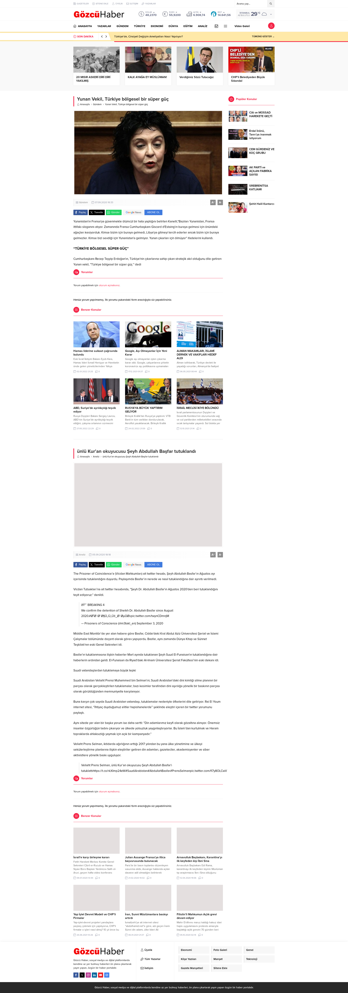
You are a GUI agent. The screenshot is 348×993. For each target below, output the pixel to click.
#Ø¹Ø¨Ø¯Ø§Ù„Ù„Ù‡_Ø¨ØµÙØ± (110, 616)
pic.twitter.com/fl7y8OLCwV (208, 771)
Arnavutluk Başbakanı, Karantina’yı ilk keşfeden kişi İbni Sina (199, 859)
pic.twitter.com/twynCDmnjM (150, 616)
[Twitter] (82, 975)
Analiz (96, 456)
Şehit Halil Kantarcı (261, 204)
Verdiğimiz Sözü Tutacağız (196, 77)
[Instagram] (88, 975)
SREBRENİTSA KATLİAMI (258, 187)
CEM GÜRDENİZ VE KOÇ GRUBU (261, 151)
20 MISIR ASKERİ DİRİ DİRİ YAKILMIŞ (93, 79)
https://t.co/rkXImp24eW (109, 771)
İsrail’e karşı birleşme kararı (91, 857)
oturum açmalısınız (109, 285)
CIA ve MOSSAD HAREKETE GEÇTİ (260, 114)
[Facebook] (75, 975)
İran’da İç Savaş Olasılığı (129, 36)
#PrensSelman (180, 771)
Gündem (97, 104)
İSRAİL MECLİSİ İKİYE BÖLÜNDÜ (198, 408)
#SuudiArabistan (136, 771)
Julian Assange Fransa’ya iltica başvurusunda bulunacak (145, 859)
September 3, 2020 (150, 623)
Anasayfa (85, 104)
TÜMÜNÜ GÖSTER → (263, 36)
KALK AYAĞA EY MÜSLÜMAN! (147, 77)
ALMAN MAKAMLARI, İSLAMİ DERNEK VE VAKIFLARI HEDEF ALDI (197, 354)
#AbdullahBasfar (159, 771)
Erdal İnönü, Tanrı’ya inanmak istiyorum (260, 134)
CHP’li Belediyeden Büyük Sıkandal (248, 79)
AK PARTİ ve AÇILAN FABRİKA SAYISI (260, 171)
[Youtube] (100, 975)
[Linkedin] (94, 975)
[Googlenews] (106, 975)
